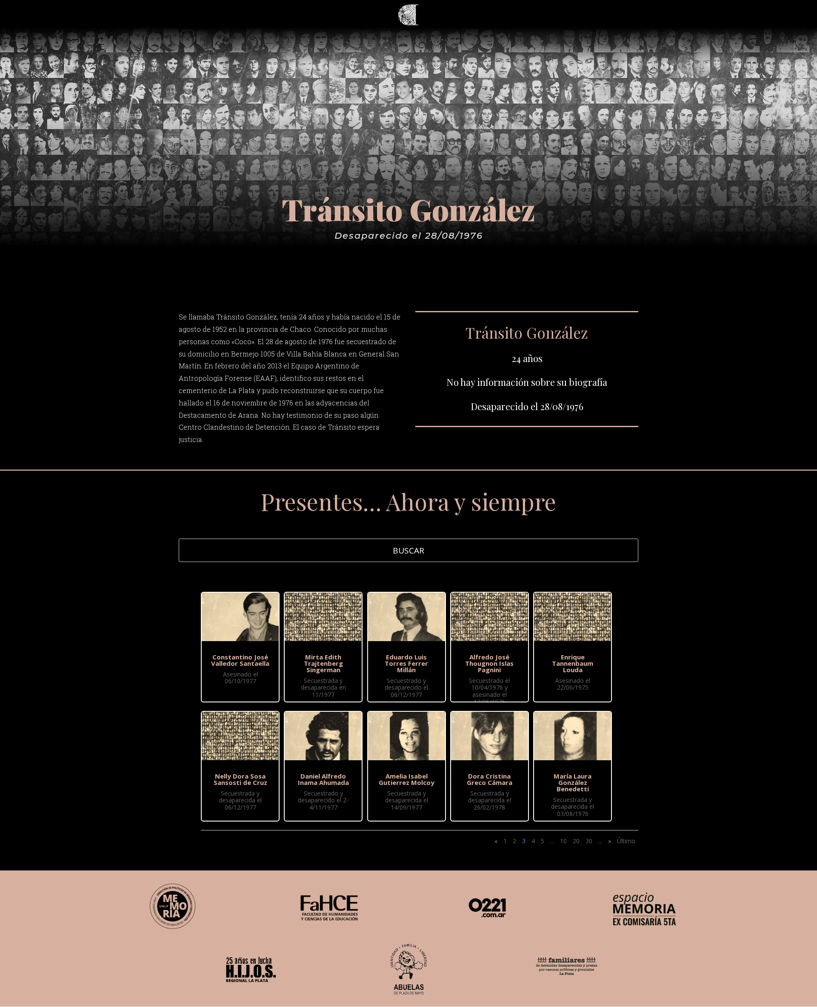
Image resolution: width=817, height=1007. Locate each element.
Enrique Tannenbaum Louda (572, 663)
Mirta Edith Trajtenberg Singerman (323, 663)
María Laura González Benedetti (572, 782)
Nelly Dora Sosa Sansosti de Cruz (240, 779)
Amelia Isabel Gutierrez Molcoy (406, 779)
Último (626, 841)
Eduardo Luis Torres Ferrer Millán (406, 663)
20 (576, 841)
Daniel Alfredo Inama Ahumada (323, 779)
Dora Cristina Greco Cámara (489, 779)
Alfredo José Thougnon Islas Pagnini (489, 663)
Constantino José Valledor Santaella (240, 660)
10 (563, 841)
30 (589, 841)
